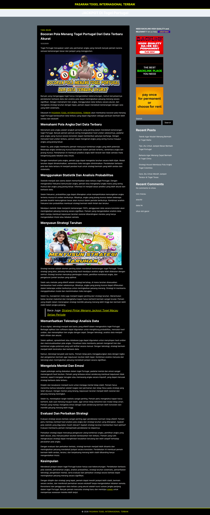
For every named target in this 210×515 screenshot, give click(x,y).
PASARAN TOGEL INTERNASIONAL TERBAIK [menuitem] (71, 113)
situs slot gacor (142, 211)
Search (139, 119)
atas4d (139, 200)
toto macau (141, 194)
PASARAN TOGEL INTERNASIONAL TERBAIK (108, 512)
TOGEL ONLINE (46, 30)
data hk (139, 205)
